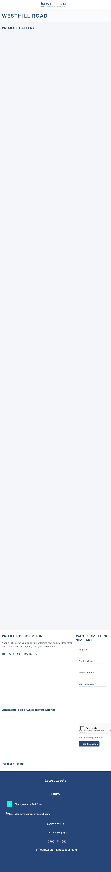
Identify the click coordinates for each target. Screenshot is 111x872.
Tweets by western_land (55, 787)
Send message (90, 744)
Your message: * (87, 684)
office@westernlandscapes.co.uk (57, 849)
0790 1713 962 (57, 841)
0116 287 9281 (57, 833)
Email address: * (87, 661)
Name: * (83, 649)
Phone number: (86, 672)
